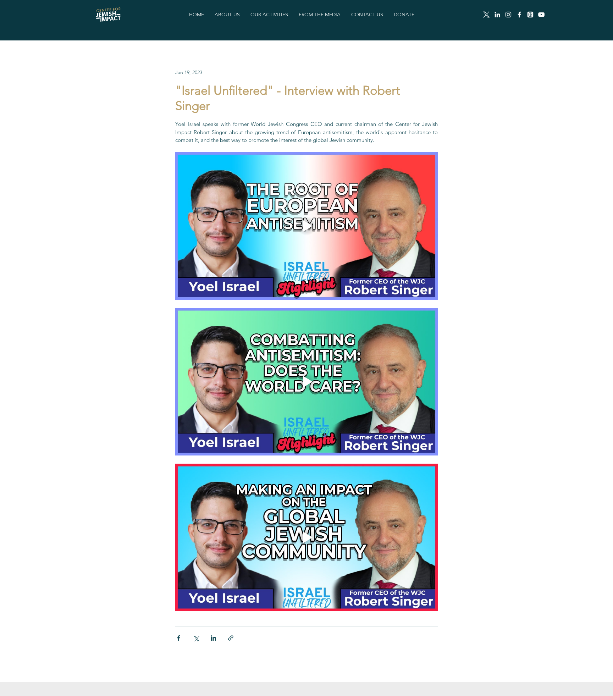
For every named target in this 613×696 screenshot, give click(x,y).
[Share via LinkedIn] (213, 638)
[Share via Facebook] (178, 638)
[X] (486, 14)
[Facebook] (519, 14)
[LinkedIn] (497, 14)
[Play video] (306, 226)
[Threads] (530, 14)
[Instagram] (508, 14)
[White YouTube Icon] (541, 14)
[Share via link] (230, 638)
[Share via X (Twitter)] (196, 638)
